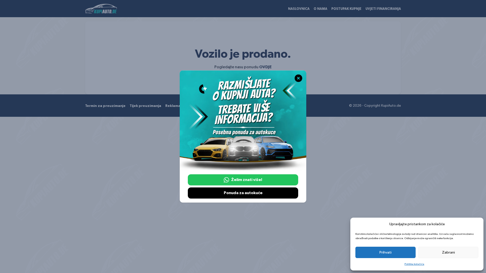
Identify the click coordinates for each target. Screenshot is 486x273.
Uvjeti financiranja (383, 9)
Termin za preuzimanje (105, 106)
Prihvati (385, 252)
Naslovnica (299, 9)
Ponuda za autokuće (243, 193)
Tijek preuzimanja (145, 106)
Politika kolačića (414, 264)
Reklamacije (175, 106)
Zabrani (448, 252)
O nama (320, 9)
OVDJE (265, 67)
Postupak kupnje (346, 9)
